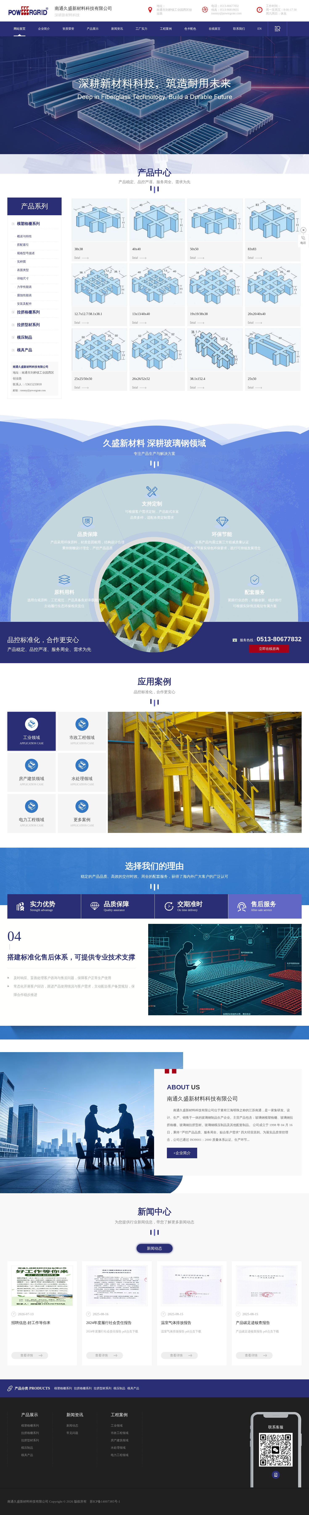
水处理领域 (118, 1447)
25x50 (252, 379)
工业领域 (117, 1425)
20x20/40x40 (256, 314)
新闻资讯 (117, 28)
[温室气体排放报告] (191, 1286)
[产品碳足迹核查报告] (266, 1286)
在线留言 (215, 28)
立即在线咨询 (269, 649)
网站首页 (19, 28)
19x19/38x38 (199, 314)
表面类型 (23, 270)
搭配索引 (23, 244)
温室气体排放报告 (176, 1323)
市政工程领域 (119, 1433)
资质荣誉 (68, 28)
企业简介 (44, 28)
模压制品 (24, 337)
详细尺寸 (23, 278)
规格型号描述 (26, 253)
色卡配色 (190, 28)
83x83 (252, 249)
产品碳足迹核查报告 (253, 1323)
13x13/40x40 (141, 314)
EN (259, 28)
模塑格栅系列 (28, 224)
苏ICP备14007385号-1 (105, 1501)
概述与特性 (24, 236)
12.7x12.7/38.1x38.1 (88, 314)
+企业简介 (182, 1153)
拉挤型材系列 (28, 325)
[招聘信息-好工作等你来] (42, 1286)
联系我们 (239, 28)
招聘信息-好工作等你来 (30, 1323)
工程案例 (166, 28)
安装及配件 (24, 303)
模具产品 (24, 350)
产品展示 (93, 28)
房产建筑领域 (119, 1440)
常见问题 (72, 1433)
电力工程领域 (119, 1455)
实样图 (21, 261)
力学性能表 (24, 287)
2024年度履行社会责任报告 (109, 1323)
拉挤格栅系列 (28, 312)
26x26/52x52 (141, 379)
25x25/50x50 (83, 379)
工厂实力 (141, 28)
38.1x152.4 (197, 379)
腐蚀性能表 (24, 295)
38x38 (78, 249)
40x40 (136, 249)
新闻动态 (154, 1248)
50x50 (194, 249)
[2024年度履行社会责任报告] (117, 1286)
